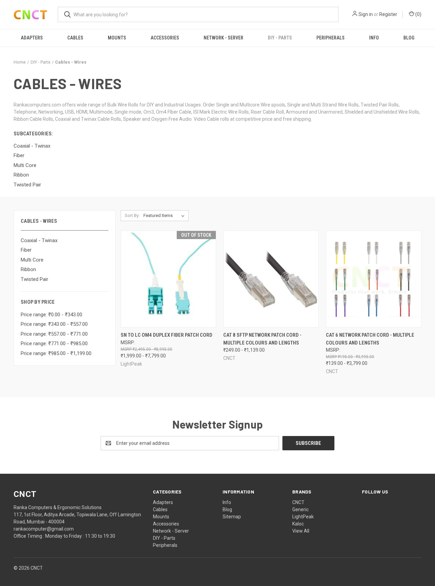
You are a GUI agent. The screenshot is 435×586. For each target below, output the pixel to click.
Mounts (117, 37)
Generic (300, 509)
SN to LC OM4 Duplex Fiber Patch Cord (166, 335)
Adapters (32, 37)
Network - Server (223, 37)
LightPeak (303, 516)
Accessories (165, 37)
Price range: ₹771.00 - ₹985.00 (54, 343)
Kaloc (298, 523)
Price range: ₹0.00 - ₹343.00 (51, 315)
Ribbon (28, 269)
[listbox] (165, 216)
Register (388, 14)
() (417, 14)
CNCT (298, 502)
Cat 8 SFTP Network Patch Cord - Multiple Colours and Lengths (262, 339)
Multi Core (32, 260)
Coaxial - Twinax (39, 240)
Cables (75, 37)
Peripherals (330, 37)
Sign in (366, 14)
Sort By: (132, 215)
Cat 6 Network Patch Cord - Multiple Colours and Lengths (370, 339)
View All (300, 531)
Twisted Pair (34, 279)
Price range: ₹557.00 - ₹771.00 (54, 334)
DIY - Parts (280, 37)
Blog (408, 37)
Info (374, 37)
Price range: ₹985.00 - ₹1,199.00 (56, 353)
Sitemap (232, 516)
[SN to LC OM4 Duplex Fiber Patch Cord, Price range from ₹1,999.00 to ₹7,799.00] (168, 279)
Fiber (26, 250)
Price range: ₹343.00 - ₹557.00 (54, 324)
